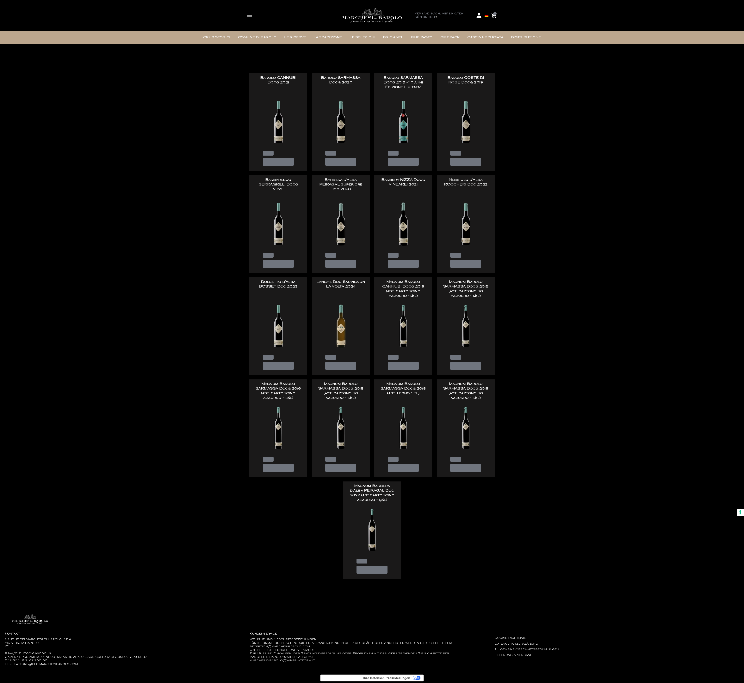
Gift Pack (450, 37)
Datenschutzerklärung (516, 643)
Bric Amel (393, 37)
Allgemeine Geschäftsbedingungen (526, 649)
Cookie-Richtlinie (510, 638)
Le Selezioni (362, 37)
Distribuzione (526, 37)
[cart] (493, 15)
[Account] (479, 15)
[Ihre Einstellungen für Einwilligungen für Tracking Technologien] (740, 512)
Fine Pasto (422, 37)
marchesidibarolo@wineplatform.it (282, 660)
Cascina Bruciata (485, 37)
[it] (487, 6)
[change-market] (444, 15)
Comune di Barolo (257, 37)
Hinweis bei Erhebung (340, 678)
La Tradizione (328, 37)
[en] (487, 10)
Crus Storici (216, 37)
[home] (372, 15)
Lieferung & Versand (513, 655)
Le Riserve (295, 37)
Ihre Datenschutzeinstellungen (386, 678)
